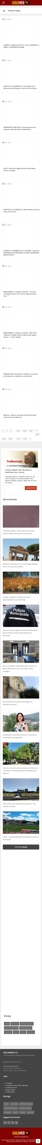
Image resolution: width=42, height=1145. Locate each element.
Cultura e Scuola (25, 1028)
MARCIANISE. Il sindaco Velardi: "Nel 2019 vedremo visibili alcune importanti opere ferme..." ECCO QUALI (20, 335)
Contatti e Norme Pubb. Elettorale (17, 1085)
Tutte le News (21, 847)
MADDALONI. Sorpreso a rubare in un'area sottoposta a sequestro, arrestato (20, 375)
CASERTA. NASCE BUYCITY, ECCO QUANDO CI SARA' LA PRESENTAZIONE (21, 46)
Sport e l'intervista (11, 1028)
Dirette (23, 1032)
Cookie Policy (10, 1092)
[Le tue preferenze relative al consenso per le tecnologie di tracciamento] (38, 1141)
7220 (24, 431)
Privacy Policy (10, 1090)
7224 (3, 439)
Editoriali (31, 1032)
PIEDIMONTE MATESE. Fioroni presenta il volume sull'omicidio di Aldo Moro (19, 128)
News (7, 1024)
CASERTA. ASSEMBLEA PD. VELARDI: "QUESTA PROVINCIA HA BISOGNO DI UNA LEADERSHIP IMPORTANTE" (21, 252)
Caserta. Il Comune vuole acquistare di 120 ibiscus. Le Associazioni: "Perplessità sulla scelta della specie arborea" (21, 770)
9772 (24, 439)
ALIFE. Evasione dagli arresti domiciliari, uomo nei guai (19, 169)
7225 (10, 439)
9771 (18, 439)
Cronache (15, 1024)
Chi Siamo (9, 1083)
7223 (37, 434)
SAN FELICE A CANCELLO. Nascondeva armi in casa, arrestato (21, 210)
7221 (30, 431)
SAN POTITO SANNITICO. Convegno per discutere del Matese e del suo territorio (20, 87)
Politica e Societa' (26, 1024)
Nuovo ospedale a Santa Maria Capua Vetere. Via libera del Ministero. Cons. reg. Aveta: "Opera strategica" (20, 668)
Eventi (16, 1032)
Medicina (8, 1032)
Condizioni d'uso (11, 1088)
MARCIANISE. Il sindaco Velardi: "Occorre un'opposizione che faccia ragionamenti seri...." (20, 294)
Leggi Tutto (30, 488)
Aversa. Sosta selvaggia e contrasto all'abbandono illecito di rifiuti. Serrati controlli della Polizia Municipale (20, 633)
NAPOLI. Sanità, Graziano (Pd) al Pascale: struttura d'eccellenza (20, 416)
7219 (18, 431)
